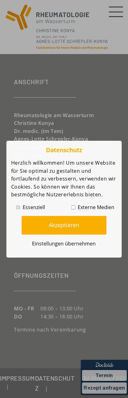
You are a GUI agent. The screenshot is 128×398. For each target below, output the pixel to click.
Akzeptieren (64, 225)
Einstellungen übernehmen (64, 243)
